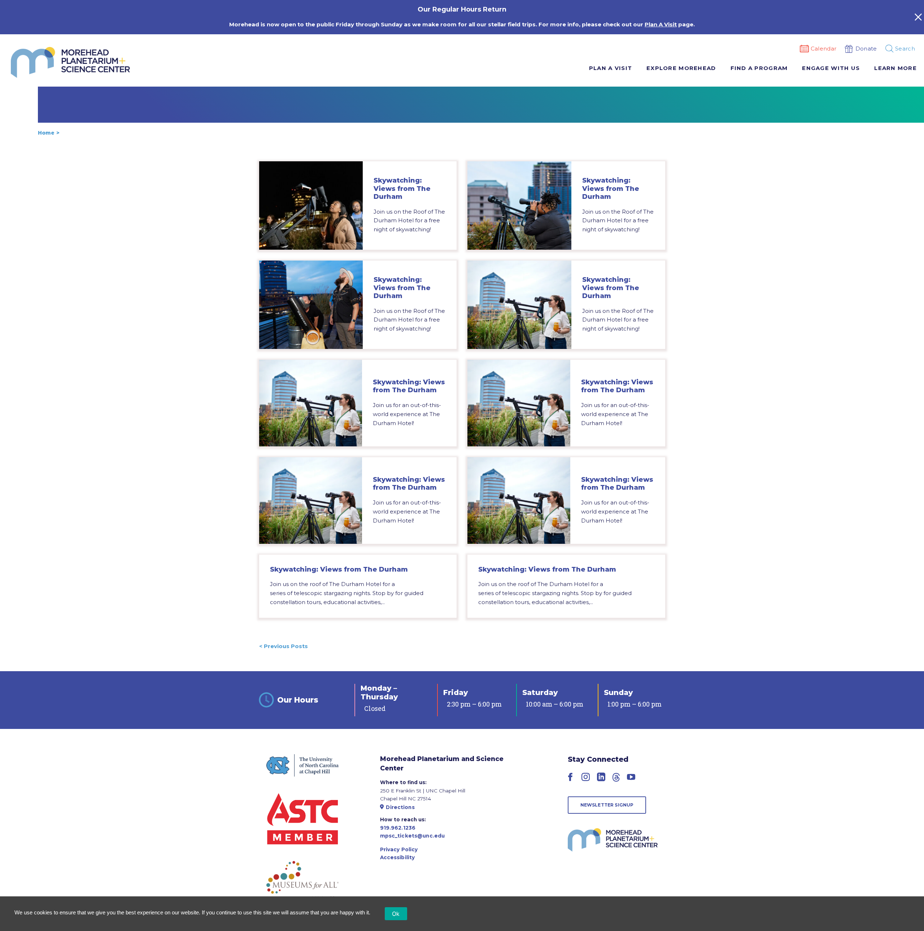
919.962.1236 (398, 828)
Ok (396, 913)
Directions (400, 807)
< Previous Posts (283, 646)
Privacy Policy (399, 849)
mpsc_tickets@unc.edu (412, 836)
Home (46, 133)
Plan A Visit (661, 24)
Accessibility (397, 857)
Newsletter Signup (607, 805)
